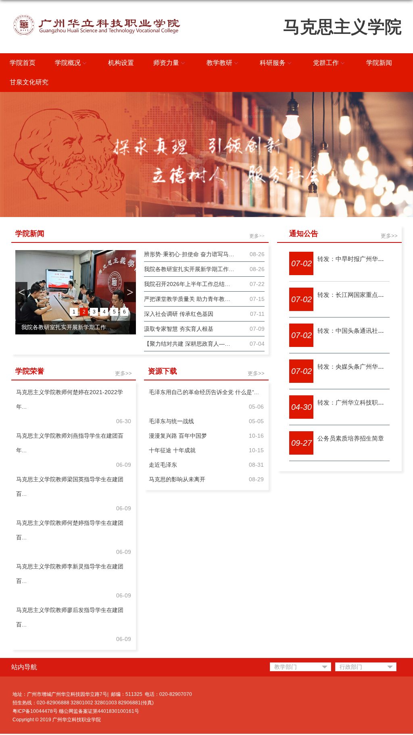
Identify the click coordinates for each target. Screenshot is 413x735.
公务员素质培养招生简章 (350, 438)
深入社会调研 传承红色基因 (178, 314)
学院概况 (68, 62)
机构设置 (121, 62)
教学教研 (219, 62)
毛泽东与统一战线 (171, 421)
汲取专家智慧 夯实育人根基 (178, 329)
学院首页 (22, 62)
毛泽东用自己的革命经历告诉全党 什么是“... (204, 392)
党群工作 (326, 62)
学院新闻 (379, 62)
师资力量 (166, 62)
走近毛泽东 (163, 464)
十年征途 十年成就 (172, 450)
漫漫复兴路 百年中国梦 (178, 435)
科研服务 (273, 62)
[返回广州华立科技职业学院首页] (96, 16)
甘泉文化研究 (29, 82)
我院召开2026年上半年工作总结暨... (66, 327)
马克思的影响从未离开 (177, 479)
